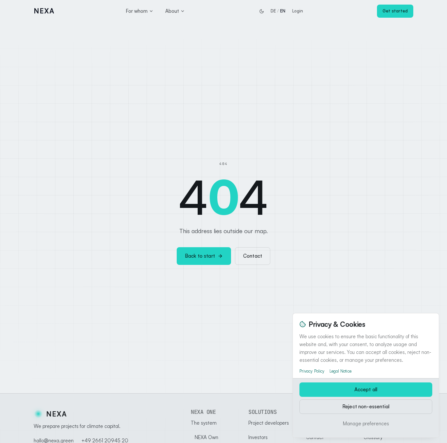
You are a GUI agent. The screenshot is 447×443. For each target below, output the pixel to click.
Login (297, 10)
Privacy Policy (311, 371)
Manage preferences (366, 423)
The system (204, 423)
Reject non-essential (365, 406)
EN (282, 10)
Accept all (366, 389)
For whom (137, 11)
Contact (252, 256)
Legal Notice (340, 371)
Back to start (200, 256)
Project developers (268, 423)
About (172, 11)
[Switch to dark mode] (261, 11)
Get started (395, 10)
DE (273, 10)
